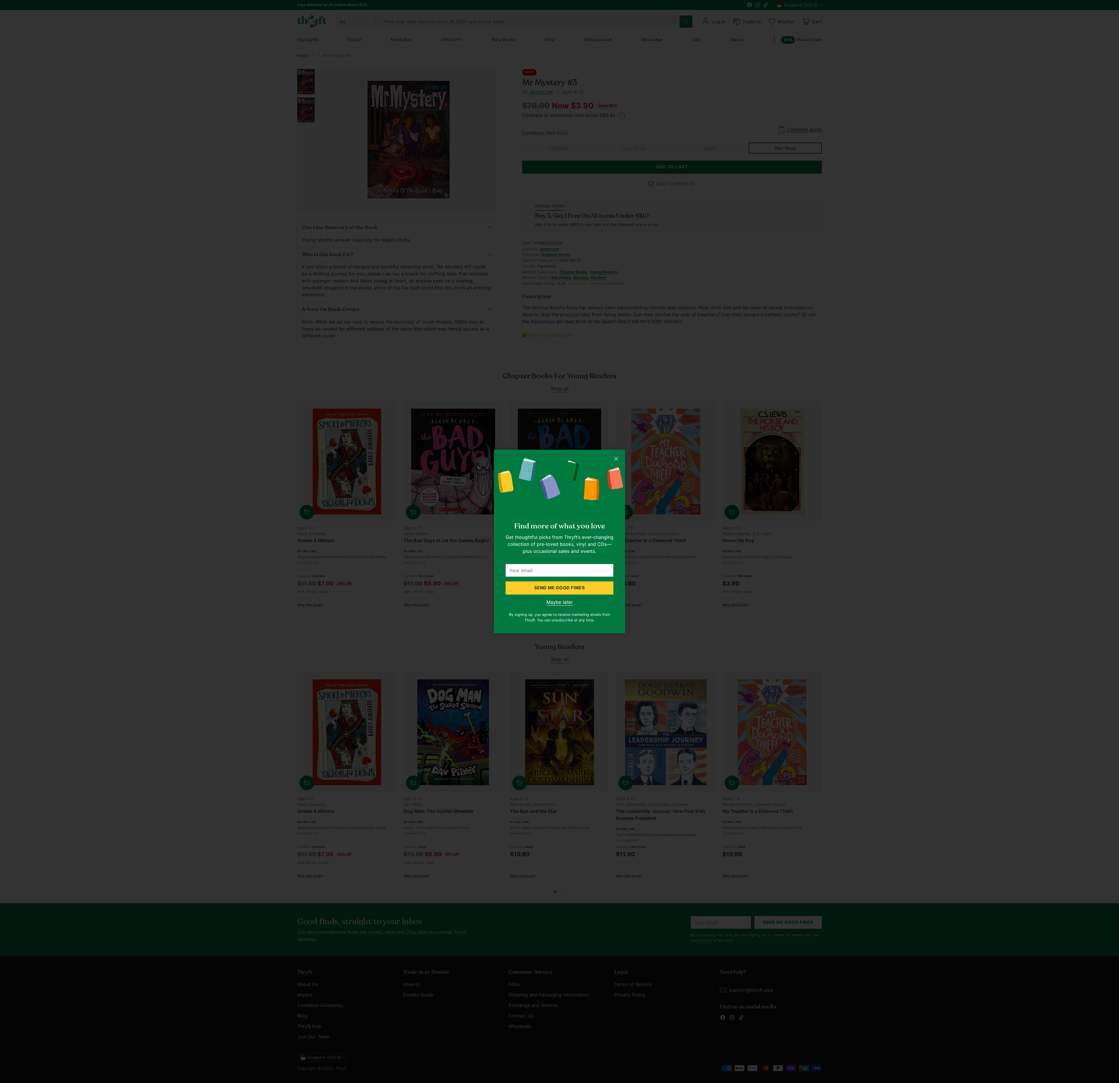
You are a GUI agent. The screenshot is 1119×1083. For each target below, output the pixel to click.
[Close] (616, 458)
